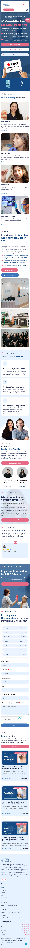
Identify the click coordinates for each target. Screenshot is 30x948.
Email (3, 686)
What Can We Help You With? (10, 703)
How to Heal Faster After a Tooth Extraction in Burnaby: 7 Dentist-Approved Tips (13, 839)
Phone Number (6, 678)
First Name (4, 661)
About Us (3, 890)
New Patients (4, 898)
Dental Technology (9, 216)
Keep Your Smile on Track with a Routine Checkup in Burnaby (13, 803)
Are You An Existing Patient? (9, 694)
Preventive (5, 122)
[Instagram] (26, 4)
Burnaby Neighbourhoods (8, 903)
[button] (27, 10)
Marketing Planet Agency (7, 942)
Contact (3, 900)
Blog (2, 895)
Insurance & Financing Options (9, 905)
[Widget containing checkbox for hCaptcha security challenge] (11, 719)
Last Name (4, 670)
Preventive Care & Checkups (20, 788)
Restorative (6, 153)
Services (3, 892)
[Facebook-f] (23, 4)
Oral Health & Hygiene (21, 823)
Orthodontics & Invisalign (21, 753)
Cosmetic (5, 185)
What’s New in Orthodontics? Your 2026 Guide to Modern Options (13, 767)
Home (2, 887)
